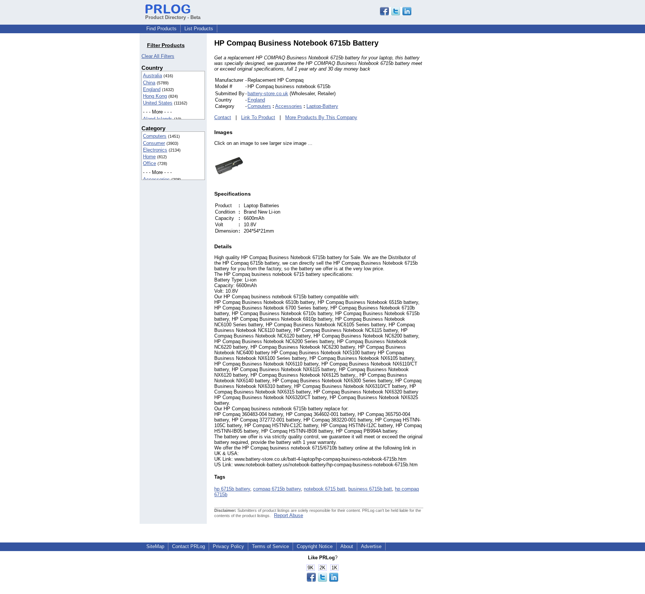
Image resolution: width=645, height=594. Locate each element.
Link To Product (258, 117)
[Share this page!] (395, 13)
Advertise (371, 546)
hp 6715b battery (232, 489)
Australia (152, 75)
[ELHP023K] (229, 179)
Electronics (155, 150)
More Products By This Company (321, 117)
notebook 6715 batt (324, 489)
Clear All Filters (157, 56)
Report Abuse (288, 515)
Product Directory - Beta (172, 17)
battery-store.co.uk (267, 93)
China (149, 82)
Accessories (156, 179)
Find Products (161, 28)
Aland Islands (157, 119)
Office (149, 163)
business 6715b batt (370, 489)
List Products (198, 28)
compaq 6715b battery (277, 489)
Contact (222, 117)
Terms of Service (270, 546)
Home (149, 156)
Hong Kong (155, 96)
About (346, 546)
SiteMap (155, 546)
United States (157, 103)
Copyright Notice (315, 546)
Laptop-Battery (322, 106)
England (152, 89)
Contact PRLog (188, 546)
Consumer (154, 143)
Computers (154, 136)
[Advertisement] (474, 151)
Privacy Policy (228, 546)
